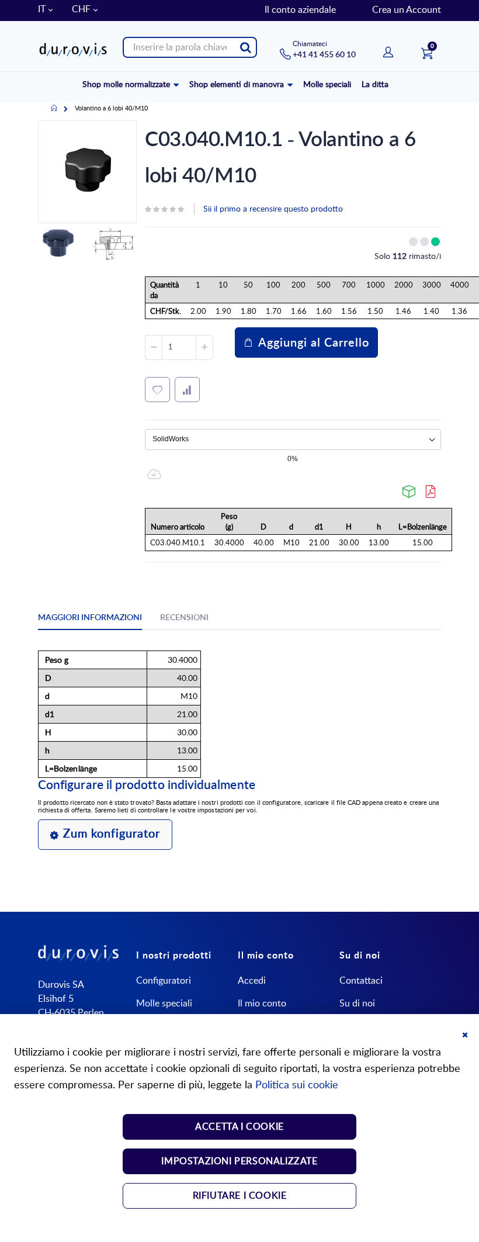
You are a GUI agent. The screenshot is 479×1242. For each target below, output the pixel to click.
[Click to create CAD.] (409, 491)
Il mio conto (262, 1003)
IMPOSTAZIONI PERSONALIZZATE (239, 1161)
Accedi (252, 980)
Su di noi (357, 1003)
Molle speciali (164, 1003)
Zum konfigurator (111, 834)
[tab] (98, 619)
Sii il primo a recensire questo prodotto (273, 209)
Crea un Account (406, 10)
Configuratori (163, 980)
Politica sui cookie (296, 1085)
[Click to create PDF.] (431, 491)
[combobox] (190, 47)
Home (54, 108)
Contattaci (361, 980)
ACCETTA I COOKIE (239, 1127)
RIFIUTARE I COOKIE (240, 1196)
